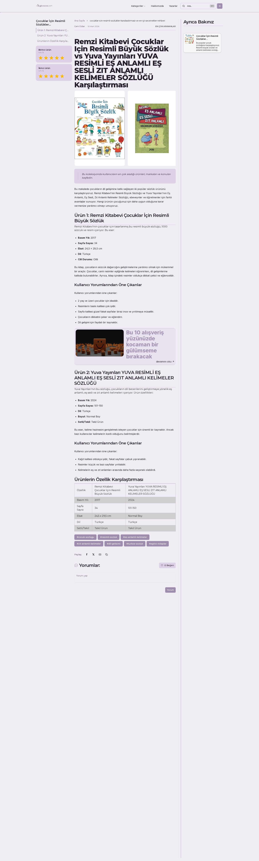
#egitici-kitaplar (157, 543)
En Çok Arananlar (165, 26)
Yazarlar (173, 6)
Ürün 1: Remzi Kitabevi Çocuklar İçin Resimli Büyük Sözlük (53, 30)
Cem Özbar (79, 26)
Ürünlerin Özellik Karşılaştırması (53, 41)
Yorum (170, 590)
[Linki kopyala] (106, 554)
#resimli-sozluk (108, 537)
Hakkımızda (157, 6)
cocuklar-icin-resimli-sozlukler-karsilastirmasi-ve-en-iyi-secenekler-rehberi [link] (127, 20)
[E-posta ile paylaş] (100, 554)
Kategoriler (137, 6)
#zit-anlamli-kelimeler (89, 543)
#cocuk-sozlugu (85, 537)
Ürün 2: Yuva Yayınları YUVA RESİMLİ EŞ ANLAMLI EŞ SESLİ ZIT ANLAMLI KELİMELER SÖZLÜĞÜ (53, 35)
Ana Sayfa (79, 20)
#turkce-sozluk (134, 543)
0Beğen (169, 565)
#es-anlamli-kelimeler (135, 537)
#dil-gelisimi (113, 543)
